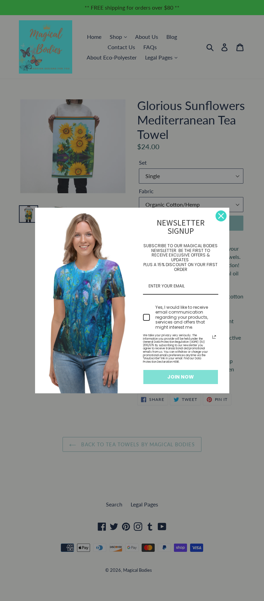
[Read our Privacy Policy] (214, 337)
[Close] (221, 216)
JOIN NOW (180, 376)
